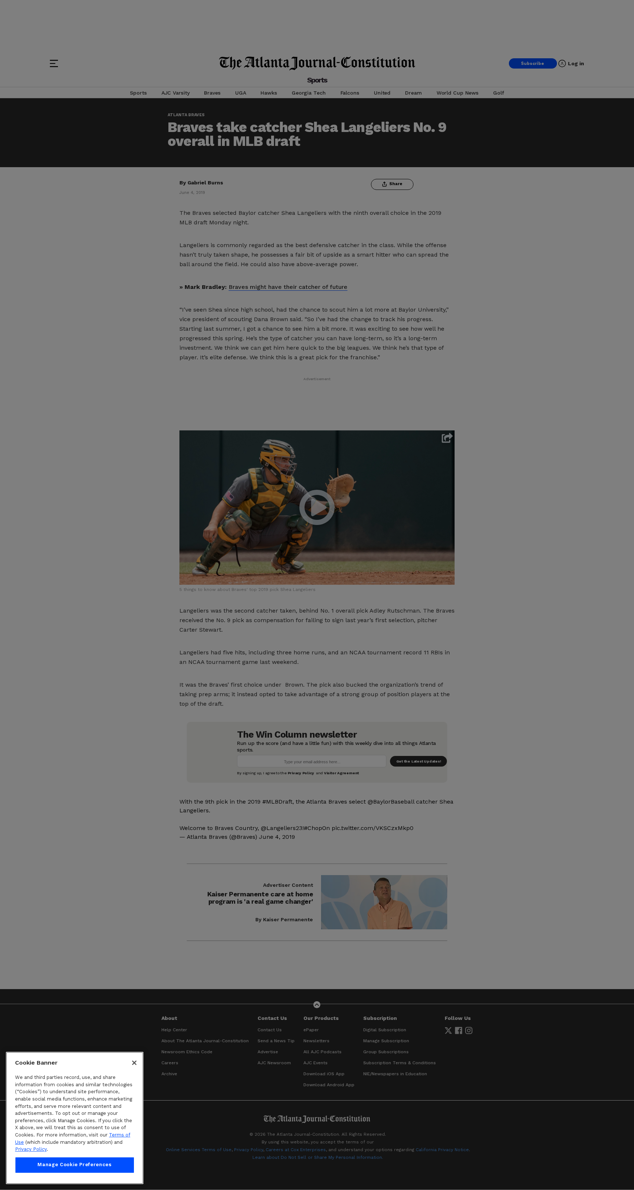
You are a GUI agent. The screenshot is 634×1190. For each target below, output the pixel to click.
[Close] (134, 1063)
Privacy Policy (31, 1149)
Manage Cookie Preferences (74, 1165)
